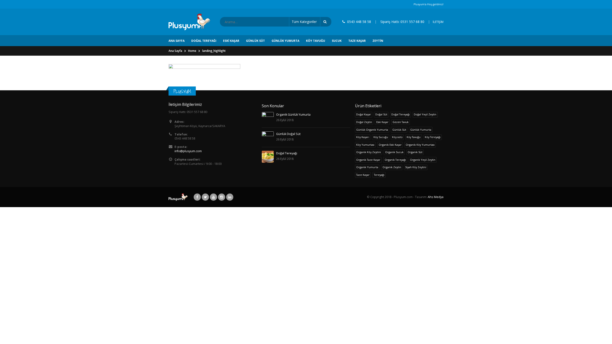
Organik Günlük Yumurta (293, 115)
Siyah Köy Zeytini (415, 167)
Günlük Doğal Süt (288, 134)
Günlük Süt (255, 41)
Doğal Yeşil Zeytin (425, 114)
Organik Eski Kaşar (390, 144)
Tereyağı (379, 175)
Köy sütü (397, 137)
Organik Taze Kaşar (368, 159)
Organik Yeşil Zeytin (422, 159)
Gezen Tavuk (401, 122)
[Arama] (325, 22)
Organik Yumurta (367, 167)
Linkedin (229, 197)
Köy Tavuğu (315, 41)
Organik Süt (415, 152)
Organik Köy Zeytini (368, 152)
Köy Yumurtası (365, 144)
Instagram (221, 197)
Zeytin (377, 41)
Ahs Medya (435, 197)
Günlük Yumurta (285, 41)
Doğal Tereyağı (203, 41)
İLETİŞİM (438, 22)
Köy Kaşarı (362, 137)
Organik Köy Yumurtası (420, 144)
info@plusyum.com (188, 151)
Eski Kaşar (231, 41)
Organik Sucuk (394, 152)
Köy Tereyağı (433, 137)
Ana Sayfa (177, 41)
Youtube (213, 197)
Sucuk (337, 41)
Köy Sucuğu (380, 137)
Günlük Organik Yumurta (372, 129)
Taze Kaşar (357, 41)
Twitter (205, 197)
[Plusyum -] (189, 21)
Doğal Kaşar (363, 114)
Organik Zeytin (391, 167)
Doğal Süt (381, 114)
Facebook (197, 197)
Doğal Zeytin (364, 122)
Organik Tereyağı (395, 159)
